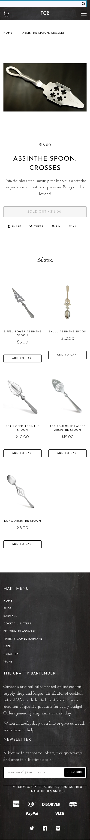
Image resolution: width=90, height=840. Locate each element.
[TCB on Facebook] (45, 829)
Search (37, 787)
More (7, 662)
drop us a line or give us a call (58, 724)
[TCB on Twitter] (32, 829)
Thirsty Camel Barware (22, 639)
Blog (80, 787)
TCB (45, 13)
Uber (7, 646)
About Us (51, 787)
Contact (67, 787)
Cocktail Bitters (17, 624)
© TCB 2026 (21, 787)
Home (7, 33)
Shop (7, 608)
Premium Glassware (19, 631)
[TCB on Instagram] (58, 829)
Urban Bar (12, 654)
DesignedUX (56, 791)
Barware (10, 616)
